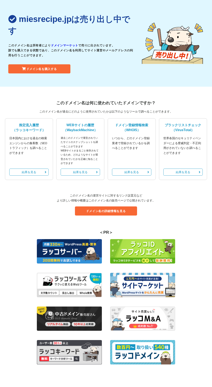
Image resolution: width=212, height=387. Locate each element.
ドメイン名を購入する (41, 69)
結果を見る (29, 172)
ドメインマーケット (64, 45)
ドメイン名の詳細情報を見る (106, 211)
